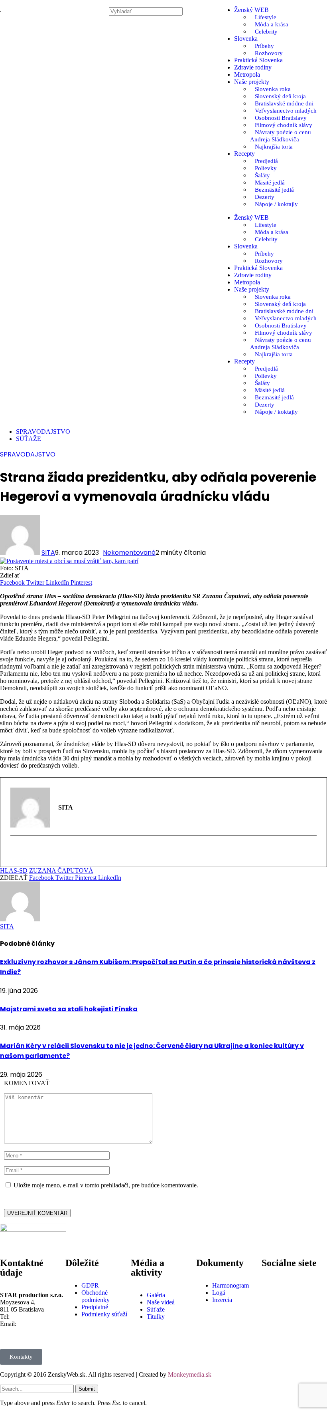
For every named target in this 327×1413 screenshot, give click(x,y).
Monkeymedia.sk (189, 1374)
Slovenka (246, 38)
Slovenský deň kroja (280, 96)
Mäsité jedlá (270, 182)
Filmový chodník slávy (283, 125)
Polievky (266, 168)
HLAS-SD (14, 870)
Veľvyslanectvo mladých (286, 110)
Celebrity (266, 31)
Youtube (292, 1309)
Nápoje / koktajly (276, 204)
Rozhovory (269, 53)
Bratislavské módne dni (284, 103)
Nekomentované (129, 552)
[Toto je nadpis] (272, 1286)
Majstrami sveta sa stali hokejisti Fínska (69, 1009)
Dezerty (264, 197)
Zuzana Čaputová (61, 870)
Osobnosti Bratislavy (281, 118)
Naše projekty (251, 81)
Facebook (294, 1281)
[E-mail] (15, 852)
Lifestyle (265, 17)
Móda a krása (271, 24)
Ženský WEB (251, 9)
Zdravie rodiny (253, 67)
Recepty (244, 153)
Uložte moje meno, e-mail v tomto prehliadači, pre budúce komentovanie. (106, 1185)
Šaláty (262, 175)
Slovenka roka (273, 89)
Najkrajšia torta (274, 146)
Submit (87, 1389)
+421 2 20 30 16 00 (36, 1316)
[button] (163, 3)
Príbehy (264, 46)
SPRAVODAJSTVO (27, 454)
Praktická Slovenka (258, 60)
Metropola (247, 74)
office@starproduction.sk (31, 1331)
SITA (48, 552)
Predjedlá (266, 161)
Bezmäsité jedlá (274, 190)
